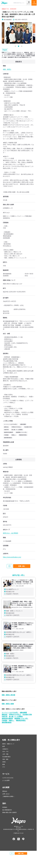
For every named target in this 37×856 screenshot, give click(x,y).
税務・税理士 (7, 69)
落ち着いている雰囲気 (16, 716)
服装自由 (4, 714)
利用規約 (4, 807)
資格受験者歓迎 (6, 722)
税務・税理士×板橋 (8, 703)
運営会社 (4, 791)
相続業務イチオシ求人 (21, 718)
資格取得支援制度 (7, 718)
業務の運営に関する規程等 (9, 812)
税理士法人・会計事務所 (10, 533)
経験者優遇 (23, 712)
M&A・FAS (5, 751)
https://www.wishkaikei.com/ (12, 557)
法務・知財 (5, 759)
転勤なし (11, 720)
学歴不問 (4, 716)
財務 (3, 764)
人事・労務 (5, 754)
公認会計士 (5, 749)
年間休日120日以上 (15, 714)
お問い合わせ (5, 794)
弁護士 (4, 762)
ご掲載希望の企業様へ (8, 796)
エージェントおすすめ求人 (10, 712)
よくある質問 (5, 780)
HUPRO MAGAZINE (7, 778)
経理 (3, 746)
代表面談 (4, 720)
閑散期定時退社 (21, 720)
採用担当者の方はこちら (19, 2)
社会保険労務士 (6, 756)
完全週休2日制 (27, 714)
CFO (3, 767)
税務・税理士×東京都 (8, 695)
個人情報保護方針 (7, 810)
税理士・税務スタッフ (8, 744)
